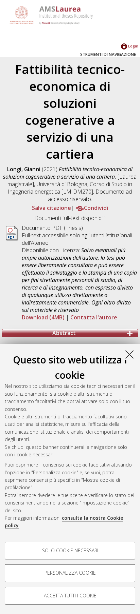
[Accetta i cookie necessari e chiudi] (129, 354)
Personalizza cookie (70, 573)
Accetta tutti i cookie (70, 595)
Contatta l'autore (93, 317)
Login (132, 45)
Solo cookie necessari (70, 550)
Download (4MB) (43, 317)
